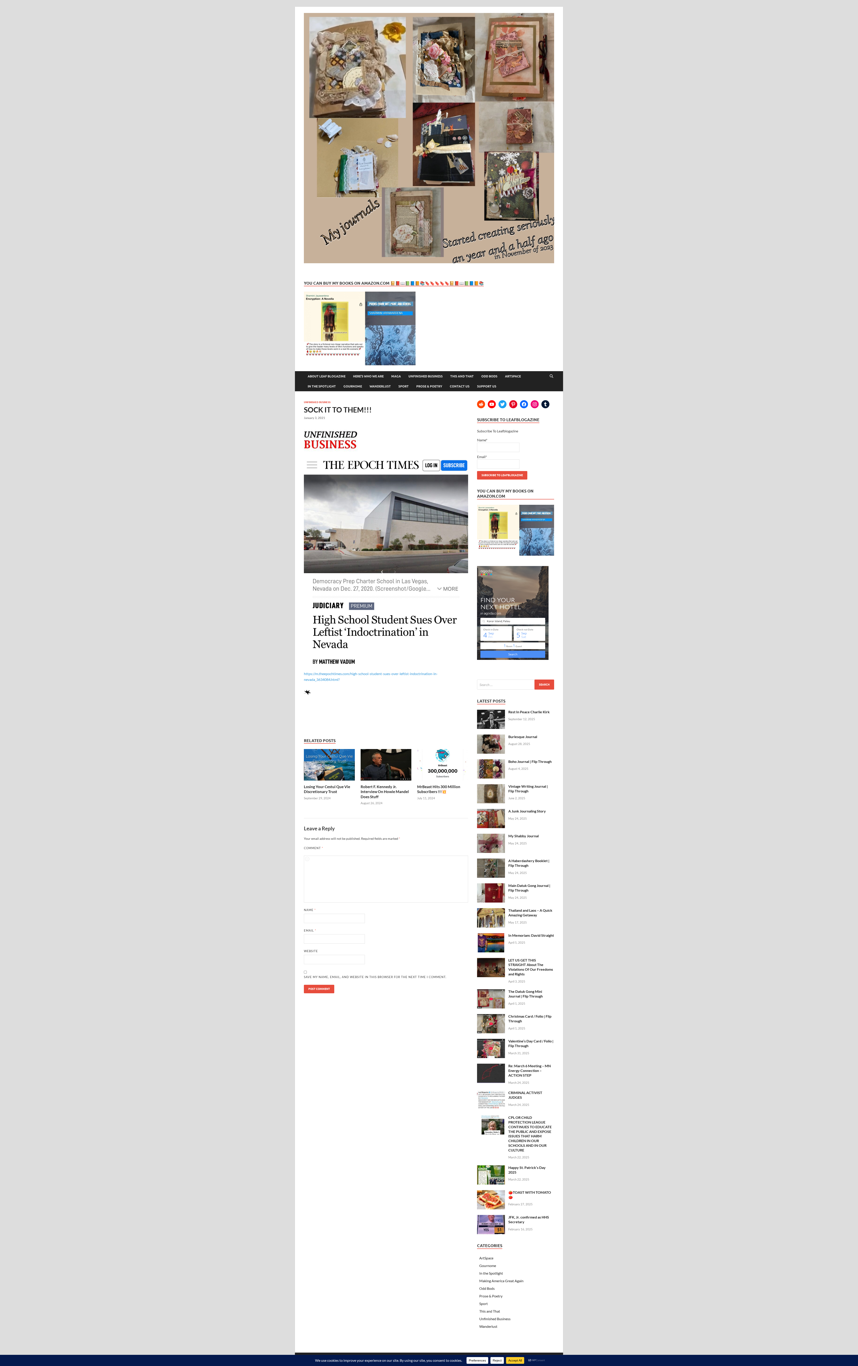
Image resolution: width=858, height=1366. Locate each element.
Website (311, 951)
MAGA (396, 376)
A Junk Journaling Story (527, 811)
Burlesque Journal (522, 737)
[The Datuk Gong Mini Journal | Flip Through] (491, 992)
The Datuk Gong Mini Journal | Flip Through (525, 993)
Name (310, 910)
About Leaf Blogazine (326, 376)
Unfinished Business (425, 376)
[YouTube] (492, 404)
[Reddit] (481, 404)
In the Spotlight (322, 386)
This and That (462, 376)
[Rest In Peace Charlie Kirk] (491, 712)
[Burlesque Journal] (491, 737)
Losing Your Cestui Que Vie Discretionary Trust (327, 789)
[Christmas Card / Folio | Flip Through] (491, 1017)
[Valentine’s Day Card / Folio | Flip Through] (491, 1041)
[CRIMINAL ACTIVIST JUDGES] (491, 1093)
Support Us (486, 386)
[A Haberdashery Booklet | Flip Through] (491, 861)
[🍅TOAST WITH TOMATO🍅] (491, 1193)
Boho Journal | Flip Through (530, 761)
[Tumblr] (545, 404)
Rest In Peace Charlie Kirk (529, 712)
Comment (313, 848)
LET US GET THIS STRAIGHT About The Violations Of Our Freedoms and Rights (530, 967)
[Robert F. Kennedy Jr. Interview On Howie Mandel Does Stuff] (386, 781)
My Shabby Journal (523, 836)
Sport (403, 386)
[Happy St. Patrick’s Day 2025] (491, 1168)
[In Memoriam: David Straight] (491, 936)
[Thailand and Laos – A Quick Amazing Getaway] (491, 911)
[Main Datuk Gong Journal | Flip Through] (491, 886)
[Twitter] (502, 404)
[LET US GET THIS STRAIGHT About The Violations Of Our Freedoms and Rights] (491, 960)
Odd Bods (489, 376)
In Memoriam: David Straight (531, 935)
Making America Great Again (501, 1281)
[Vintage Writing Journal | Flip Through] (491, 787)
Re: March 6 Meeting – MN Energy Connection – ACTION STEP (529, 1070)
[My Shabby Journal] (491, 836)
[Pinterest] (513, 404)
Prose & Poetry (429, 386)
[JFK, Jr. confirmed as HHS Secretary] (491, 1217)
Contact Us (459, 386)
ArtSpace (513, 376)
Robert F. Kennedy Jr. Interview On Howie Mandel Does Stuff (385, 791)
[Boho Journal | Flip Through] (491, 762)
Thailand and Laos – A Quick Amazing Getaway (530, 912)
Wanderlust (380, 386)
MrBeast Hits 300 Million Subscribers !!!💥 (438, 789)
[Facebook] (524, 404)
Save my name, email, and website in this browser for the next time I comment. (375, 977)
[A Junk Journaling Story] (491, 811)
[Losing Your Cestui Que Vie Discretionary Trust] (329, 781)
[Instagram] (535, 404)
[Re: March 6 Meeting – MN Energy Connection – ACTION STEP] (491, 1066)
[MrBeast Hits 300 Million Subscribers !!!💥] (442, 781)
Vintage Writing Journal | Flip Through (528, 788)
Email (310, 930)
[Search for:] (515, 685)
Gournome (352, 386)
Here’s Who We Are (368, 376)
